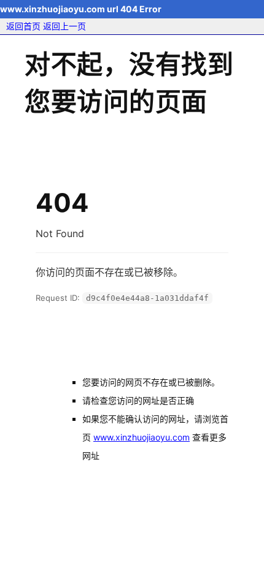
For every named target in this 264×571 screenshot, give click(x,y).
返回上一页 (64, 26)
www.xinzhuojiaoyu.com (141, 437)
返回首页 (23, 26)
